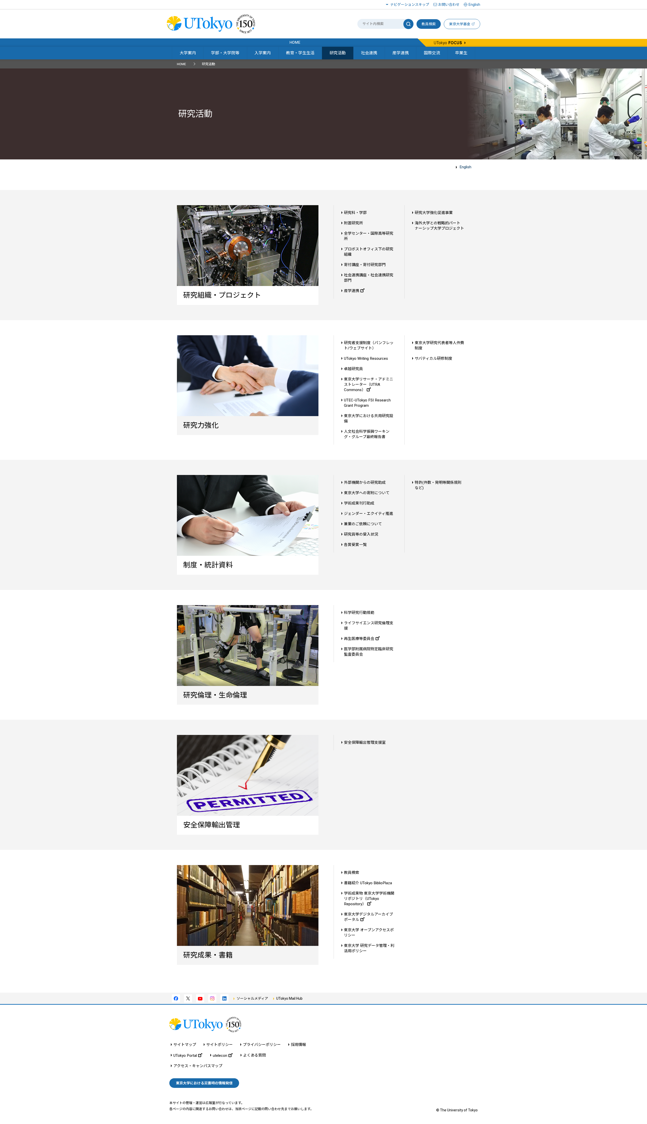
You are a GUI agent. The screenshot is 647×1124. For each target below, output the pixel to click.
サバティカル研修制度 (433, 358)
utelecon (220, 1055)
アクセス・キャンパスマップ (197, 1066)
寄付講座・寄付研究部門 (365, 264)
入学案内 (263, 53)
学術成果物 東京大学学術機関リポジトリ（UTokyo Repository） (369, 898)
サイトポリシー (219, 1045)
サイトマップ (184, 1045)
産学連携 (400, 53)
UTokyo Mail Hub (289, 998)
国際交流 (432, 53)
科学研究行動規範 (359, 612)
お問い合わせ (448, 4)
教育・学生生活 (300, 53)
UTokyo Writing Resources (366, 358)
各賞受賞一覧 (355, 544)
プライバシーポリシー (262, 1045)
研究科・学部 (355, 212)
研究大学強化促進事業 (434, 212)
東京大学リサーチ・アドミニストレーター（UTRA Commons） (368, 384)
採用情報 (298, 1045)
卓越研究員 (353, 369)
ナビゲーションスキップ (409, 4)
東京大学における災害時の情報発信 (204, 1083)
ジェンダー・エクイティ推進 (368, 513)
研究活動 (338, 53)
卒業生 (461, 53)
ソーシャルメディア (252, 998)
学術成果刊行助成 (359, 503)
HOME (181, 64)
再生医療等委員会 (359, 638)
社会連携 (369, 53)
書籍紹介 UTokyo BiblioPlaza (368, 883)
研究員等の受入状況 (361, 534)
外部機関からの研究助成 (365, 482)
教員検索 (429, 24)
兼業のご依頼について (363, 524)
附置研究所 (353, 223)
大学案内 (188, 53)
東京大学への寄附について (366, 493)
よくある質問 (254, 1055)
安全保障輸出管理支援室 (365, 742)
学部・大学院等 (225, 53)
